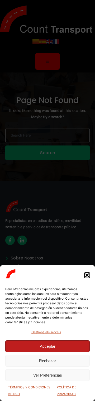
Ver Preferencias (47, 375)
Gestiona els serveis (46, 332)
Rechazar (47, 360)
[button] (87, 275)
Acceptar (47, 346)
